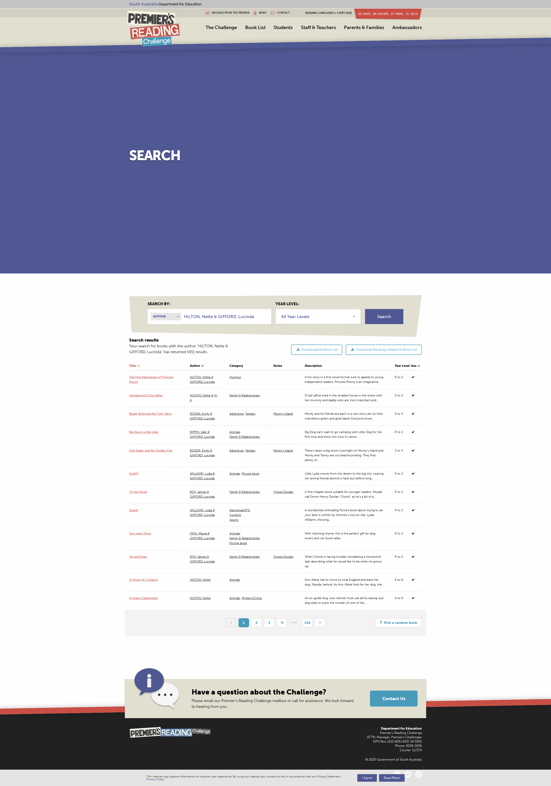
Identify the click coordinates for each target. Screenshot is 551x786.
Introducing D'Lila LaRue (146, 395)
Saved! (133, 510)
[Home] (153, 28)
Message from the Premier (230, 12)
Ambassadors (407, 27)
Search (384, 316)
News (262, 12)
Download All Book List (319, 350)
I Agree (367, 778)
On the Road (138, 492)
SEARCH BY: (159, 303)
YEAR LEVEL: (287, 303)
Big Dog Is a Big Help (143, 432)
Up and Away (138, 557)
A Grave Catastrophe (143, 598)
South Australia (143, 4)
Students (283, 27)
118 (307, 623)
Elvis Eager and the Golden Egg (150, 450)
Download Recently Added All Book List (386, 350)
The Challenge (221, 27)
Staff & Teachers (318, 27)
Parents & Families (364, 27)
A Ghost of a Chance (143, 580)
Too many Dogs (140, 533)
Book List (255, 27)
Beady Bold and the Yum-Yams (150, 414)
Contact (283, 12)
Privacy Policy (155, 779)
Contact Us (393, 698)
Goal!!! (133, 473)
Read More (392, 778)
